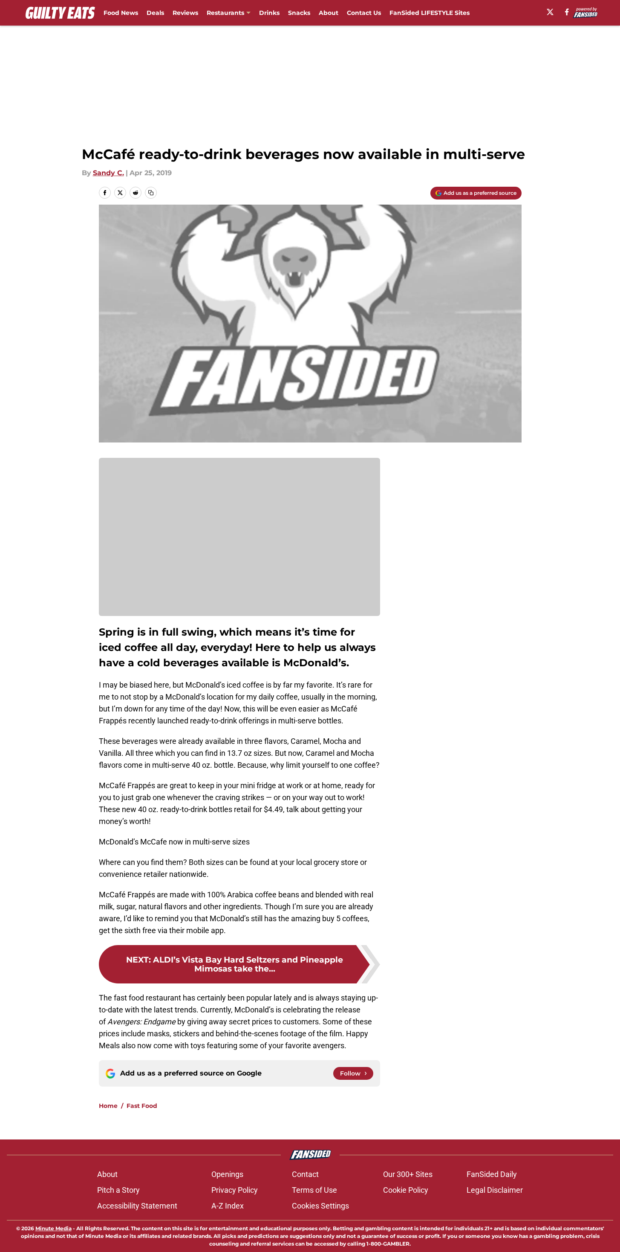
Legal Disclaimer (495, 1189)
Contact (305, 1174)
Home (108, 1106)
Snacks (299, 13)
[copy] (151, 193)
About (328, 13)
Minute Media (53, 1228)
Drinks (269, 13)
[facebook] (567, 12)
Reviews (185, 13)
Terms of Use (314, 1189)
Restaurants (225, 13)
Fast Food (142, 1106)
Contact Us (364, 13)
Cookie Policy (405, 1189)
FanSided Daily (492, 1174)
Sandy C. (108, 173)
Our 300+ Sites (408, 1174)
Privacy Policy (234, 1189)
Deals (155, 13)
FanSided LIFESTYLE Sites (429, 13)
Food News (121, 13)
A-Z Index (227, 1205)
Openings (227, 1174)
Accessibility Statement (137, 1205)
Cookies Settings (320, 1205)
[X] (550, 12)
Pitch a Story (118, 1189)
